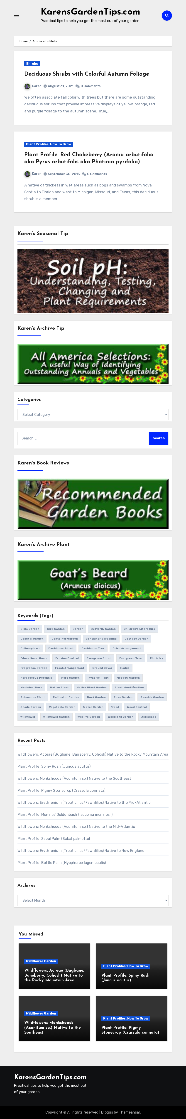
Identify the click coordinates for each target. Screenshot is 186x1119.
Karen (37, 86)
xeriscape (148, 716)
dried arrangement (127, 648)
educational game (33, 658)
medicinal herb (31, 687)
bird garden (56, 628)
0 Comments (91, 86)
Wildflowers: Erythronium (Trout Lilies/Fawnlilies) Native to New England (80, 851)
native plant (59, 687)
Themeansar (129, 1112)
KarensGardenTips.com (90, 12)
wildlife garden (89, 716)
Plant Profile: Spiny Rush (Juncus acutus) (54, 766)
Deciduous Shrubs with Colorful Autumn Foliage (86, 74)
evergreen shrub (99, 658)
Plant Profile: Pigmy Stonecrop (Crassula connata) (61, 790)
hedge (125, 668)
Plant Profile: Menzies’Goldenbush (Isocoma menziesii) (65, 814)
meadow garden (128, 677)
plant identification (129, 687)
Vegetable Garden (62, 707)
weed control (137, 707)
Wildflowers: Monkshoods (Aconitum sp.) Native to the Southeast (74, 778)
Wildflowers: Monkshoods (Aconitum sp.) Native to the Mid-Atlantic (76, 826)
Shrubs (32, 64)
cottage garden (136, 638)
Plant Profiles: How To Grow (48, 144)
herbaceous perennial (36, 677)
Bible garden (29, 628)
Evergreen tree (130, 658)
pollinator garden (66, 697)
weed (115, 707)
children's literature (139, 628)
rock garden (96, 697)
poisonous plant (32, 697)
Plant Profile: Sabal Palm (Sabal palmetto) (53, 838)
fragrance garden (33, 668)
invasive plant (98, 677)
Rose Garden (123, 697)
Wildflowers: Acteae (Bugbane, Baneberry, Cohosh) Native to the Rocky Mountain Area (92, 754)
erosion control (67, 658)
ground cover (102, 668)
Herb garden (70, 677)
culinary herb (30, 648)
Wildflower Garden (41, 961)
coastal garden (32, 638)
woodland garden (120, 716)
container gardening (101, 638)
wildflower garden (56, 716)
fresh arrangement (69, 668)
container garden (64, 638)
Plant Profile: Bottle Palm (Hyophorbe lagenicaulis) (61, 863)
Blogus (107, 1112)
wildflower (27, 716)
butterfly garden (103, 628)
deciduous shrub (60, 648)
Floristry (156, 658)
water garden (93, 707)
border (78, 628)
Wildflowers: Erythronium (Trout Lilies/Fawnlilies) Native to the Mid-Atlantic (84, 802)
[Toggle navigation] (16, 15)
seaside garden (152, 697)
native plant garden (92, 687)
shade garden (30, 707)
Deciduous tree (93, 648)
